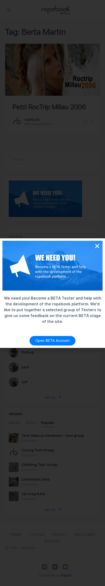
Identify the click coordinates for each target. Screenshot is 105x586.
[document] (52, 293)
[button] (97, 246)
